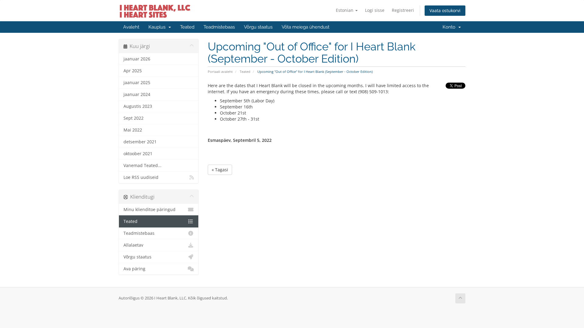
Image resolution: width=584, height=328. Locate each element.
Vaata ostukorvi (445, 10)
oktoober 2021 (137, 153)
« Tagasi (220, 170)
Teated (187, 27)
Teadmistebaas (219, 27)
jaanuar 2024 (136, 94)
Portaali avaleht (220, 71)
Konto (450, 27)
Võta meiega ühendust (305, 27)
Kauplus (158, 27)
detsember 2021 (140, 142)
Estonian (345, 10)
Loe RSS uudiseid (140, 177)
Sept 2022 (133, 118)
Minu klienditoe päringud (149, 209)
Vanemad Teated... (142, 165)
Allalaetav (133, 245)
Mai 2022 (132, 130)
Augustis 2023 (137, 106)
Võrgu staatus (258, 27)
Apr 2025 (132, 70)
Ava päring (134, 269)
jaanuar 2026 (136, 59)
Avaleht (131, 27)
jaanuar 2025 (136, 82)
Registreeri (403, 10)
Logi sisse (374, 10)
